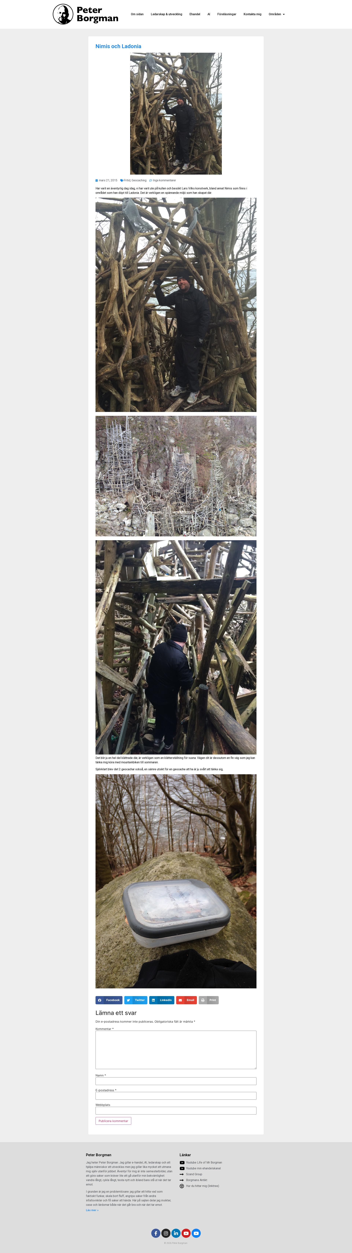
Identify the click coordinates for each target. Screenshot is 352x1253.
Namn (101, 1075)
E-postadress (106, 1090)
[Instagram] (165, 1233)
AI (209, 14)
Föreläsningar (226, 14)
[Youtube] (186, 1233)
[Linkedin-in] (176, 1233)
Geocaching (139, 180)
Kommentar (105, 1028)
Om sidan (137, 14)
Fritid (127, 180)
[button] (109, 1000)
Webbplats (103, 1104)
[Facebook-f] (155, 1233)
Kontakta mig (252, 14)
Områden (275, 14)
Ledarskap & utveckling (166, 14)
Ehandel (195, 14)
